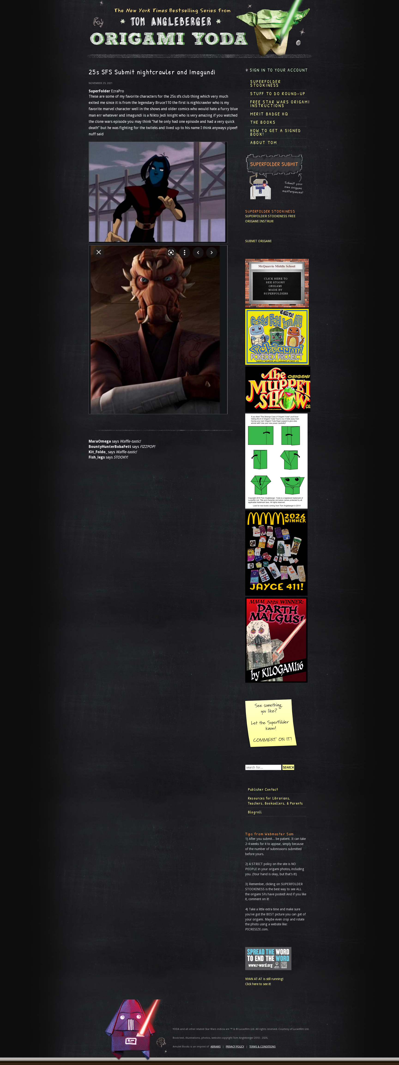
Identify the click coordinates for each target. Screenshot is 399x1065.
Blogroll (255, 812)
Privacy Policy (235, 1046)
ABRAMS (216, 1046)
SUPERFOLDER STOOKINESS (266, 216)
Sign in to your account (279, 70)
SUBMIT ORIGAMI (258, 241)
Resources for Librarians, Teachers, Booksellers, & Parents (275, 801)
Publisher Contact (263, 789)
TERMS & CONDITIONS (262, 1046)
